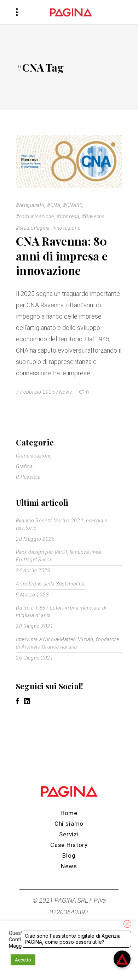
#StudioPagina (33, 228)
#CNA (54, 205)
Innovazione (66, 228)
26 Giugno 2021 (34, 658)
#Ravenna (93, 216)
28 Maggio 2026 (35, 539)
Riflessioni (28, 477)
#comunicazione (35, 216)
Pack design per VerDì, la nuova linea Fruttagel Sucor (58, 555)
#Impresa (68, 216)
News (65, 392)
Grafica (24, 466)
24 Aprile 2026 (33, 570)
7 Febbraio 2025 (35, 392)
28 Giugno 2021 (34, 626)
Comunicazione (34, 456)
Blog (68, 855)
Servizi (69, 834)
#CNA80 (72, 205)
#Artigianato (30, 205)
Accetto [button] (23, 960)
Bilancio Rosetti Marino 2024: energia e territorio (61, 524)
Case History (69, 844)
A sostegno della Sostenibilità (50, 584)
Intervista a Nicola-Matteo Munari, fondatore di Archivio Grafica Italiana (67, 643)
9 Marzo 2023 (32, 595)
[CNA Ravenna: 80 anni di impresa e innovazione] (69, 161)
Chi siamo (69, 823)
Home (69, 813)
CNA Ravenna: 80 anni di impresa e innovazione (62, 255)
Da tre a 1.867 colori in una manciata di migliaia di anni (61, 611)
